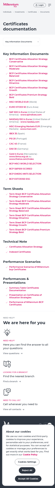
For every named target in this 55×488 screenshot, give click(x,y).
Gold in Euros (16, 154)
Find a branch (10, 381)
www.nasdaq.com (30, 122)
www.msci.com (28, 129)
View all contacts (12, 409)
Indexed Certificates (20, 252)
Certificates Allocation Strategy (25, 247)
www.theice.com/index (21, 159)
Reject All (27, 470)
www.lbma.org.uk (19, 156)
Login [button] (41, 5)
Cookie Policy (30, 454)
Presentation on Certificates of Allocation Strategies (25, 296)
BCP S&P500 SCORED (20, 169)
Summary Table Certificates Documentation (24, 289)
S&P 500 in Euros (18, 112)
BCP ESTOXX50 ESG (19, 179)
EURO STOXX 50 (17, 107)
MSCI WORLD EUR (19, 102)
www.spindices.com (31, 114)
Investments (20, 12)
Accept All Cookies (28, 479)
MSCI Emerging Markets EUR (24, 126)
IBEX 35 (13, 133)
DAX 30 (13, 149)
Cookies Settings (27, 462)
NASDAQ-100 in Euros (20, 119)
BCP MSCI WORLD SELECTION (25, 163)
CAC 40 (13, 144)
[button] (10, 5)
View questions (11, 353)
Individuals (7, 12)
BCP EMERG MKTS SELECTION (25, 174)
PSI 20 (12, 138)
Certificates (32, 12)
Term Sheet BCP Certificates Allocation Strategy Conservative (30, 195)
